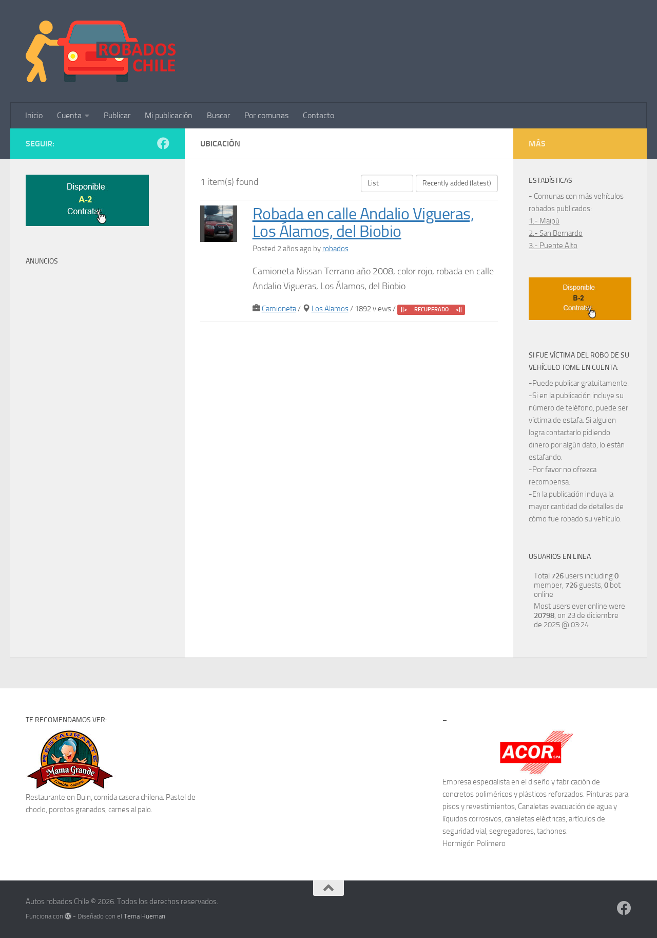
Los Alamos (330, 308)
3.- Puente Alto (553, 245)
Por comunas (266, 115)
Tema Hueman (144, 916)
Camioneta (279, 308)
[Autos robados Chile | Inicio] (101, 51)
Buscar (218, 115)
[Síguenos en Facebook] (163, 143)
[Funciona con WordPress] (68, 916)
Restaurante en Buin (58, 797)
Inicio (34, 115)
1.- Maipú (544, 221)
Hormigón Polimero (474, 843)
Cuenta (69, 115)
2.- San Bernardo (556, 233)
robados (335, 248)
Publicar (117, 115)
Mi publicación (168, 115)
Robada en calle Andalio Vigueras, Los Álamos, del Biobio (363, 222)
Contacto (318, 115)
